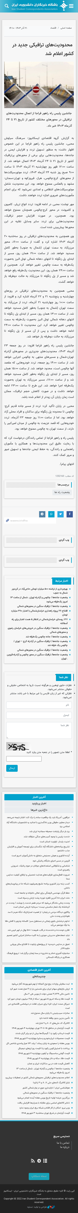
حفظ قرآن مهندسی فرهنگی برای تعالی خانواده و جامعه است (42, 893)
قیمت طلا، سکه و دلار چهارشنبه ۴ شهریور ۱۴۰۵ (48, 1058)
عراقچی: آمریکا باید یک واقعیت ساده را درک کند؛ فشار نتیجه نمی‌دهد (38, 817)
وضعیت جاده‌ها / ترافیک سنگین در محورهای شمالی (42, 606)
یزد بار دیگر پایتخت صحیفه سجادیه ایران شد (49, 831)
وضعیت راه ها (62, 492)
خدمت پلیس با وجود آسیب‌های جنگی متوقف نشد (47, 837)
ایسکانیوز (33, 138)
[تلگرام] (39, 1161)
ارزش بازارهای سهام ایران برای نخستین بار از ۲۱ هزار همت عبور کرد (40, 989)
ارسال (12, 768)
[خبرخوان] (33, 1161)
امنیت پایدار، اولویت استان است (55, 842)
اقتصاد (53, 28)
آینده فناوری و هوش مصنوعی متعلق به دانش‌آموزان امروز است (41, 855)
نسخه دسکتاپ (39, 1176)
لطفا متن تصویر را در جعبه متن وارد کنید (49, 752)
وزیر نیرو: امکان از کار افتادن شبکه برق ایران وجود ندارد (44, 1108)
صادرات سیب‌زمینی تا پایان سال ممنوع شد (50, 1013)
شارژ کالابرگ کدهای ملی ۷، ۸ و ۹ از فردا (51, 1082)
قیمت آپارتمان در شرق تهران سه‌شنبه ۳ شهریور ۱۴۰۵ (45, 1113)
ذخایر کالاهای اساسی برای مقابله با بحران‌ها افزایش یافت (43, 1103)
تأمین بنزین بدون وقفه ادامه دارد (54, 1018)
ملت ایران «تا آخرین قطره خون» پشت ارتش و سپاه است (44, 898)
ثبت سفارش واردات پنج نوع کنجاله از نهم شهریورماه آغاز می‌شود (41, 984)
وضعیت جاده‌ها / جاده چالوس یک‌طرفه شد (47, 637)
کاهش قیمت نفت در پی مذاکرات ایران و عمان (48, 1063)
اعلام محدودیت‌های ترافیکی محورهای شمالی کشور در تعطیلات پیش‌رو (38, 1077)
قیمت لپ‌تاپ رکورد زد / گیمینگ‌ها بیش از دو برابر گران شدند (42, 1033)
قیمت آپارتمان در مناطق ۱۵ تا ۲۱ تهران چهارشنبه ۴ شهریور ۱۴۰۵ (41, 1028)
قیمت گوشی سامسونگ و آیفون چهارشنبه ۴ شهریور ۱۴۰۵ (44, 1053)
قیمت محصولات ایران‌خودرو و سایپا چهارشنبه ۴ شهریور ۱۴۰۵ (42, 1038)
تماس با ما (63, 1143)
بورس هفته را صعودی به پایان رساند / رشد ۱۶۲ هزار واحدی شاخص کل (38, 1043)
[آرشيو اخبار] (45, 1161)
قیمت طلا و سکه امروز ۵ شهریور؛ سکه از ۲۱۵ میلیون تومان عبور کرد (38, 999)
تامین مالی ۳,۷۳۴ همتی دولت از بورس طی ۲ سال (47, 994)
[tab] (39, 797)
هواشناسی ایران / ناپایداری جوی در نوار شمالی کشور (46, 1088)
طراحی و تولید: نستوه (37, 1207)
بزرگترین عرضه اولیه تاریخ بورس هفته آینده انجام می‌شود (43, 1098)
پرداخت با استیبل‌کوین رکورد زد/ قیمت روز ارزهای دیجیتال (44, 1048)
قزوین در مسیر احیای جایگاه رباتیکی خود (51, 861)
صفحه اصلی (66, 28)
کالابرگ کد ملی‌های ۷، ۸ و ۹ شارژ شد (53, 1023)
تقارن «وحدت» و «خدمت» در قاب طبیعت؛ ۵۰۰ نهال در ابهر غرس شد (39, 930)
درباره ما (64, 1147)
